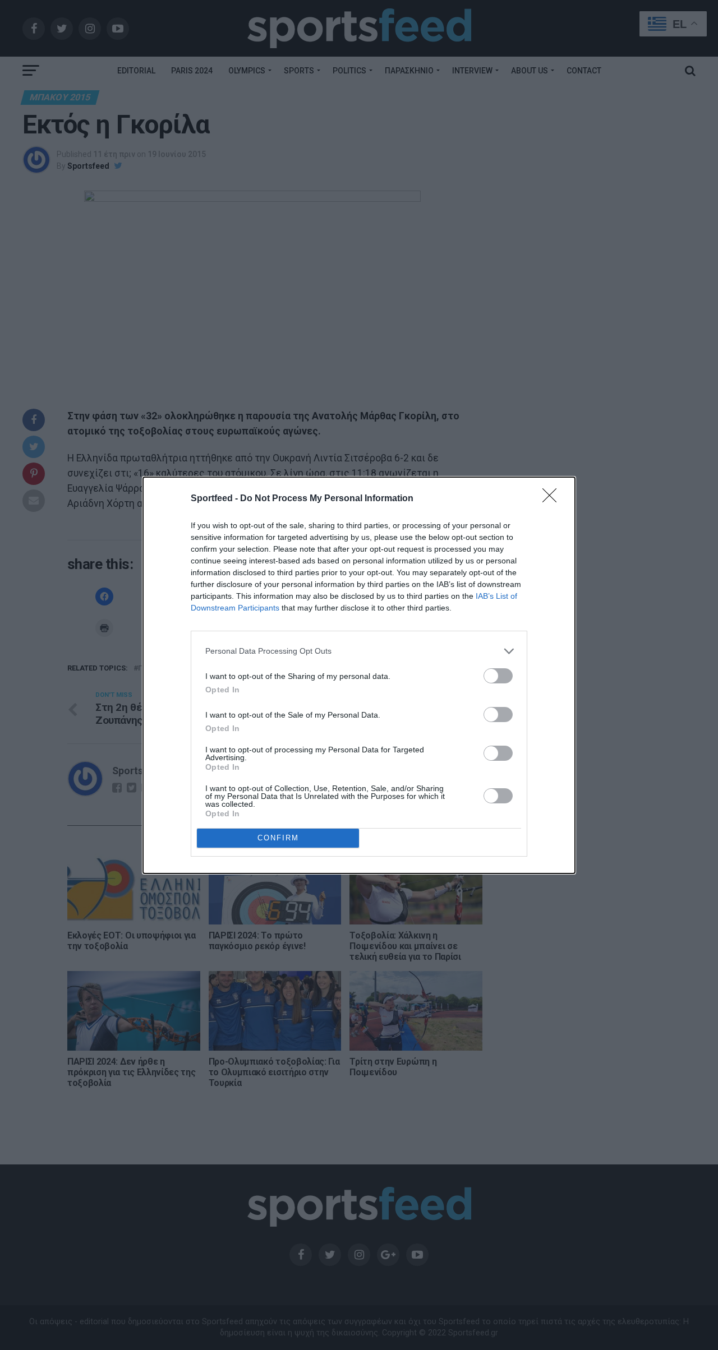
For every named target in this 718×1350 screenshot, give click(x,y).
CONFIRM (278, 838)
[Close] (553, 499)
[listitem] (359, 651)
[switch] (498, 675)
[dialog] (359, 675)
